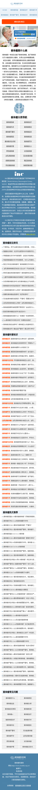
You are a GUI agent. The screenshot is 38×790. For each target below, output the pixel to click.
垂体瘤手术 (33, 10)
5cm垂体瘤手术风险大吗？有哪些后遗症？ (17, 320)
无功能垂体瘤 (27, 156)
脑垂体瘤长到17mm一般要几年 (21, 455)
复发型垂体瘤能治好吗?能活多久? (14, 311)
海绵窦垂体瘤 (27, 165)
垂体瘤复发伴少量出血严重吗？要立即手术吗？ (19, 329)
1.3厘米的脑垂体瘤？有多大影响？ (23, 645)
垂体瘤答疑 (14, 10)
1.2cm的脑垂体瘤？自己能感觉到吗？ (24, 624)
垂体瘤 (28, 785)
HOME (5, 10)
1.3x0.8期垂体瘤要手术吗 (20, 641)
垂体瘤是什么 (10, 698)
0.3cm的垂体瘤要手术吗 (20, 521)
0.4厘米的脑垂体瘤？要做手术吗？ (23, 538)
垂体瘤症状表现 (10, 709)
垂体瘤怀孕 (28, 141)
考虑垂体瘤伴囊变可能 (18, 390)
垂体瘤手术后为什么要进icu (20, 433)
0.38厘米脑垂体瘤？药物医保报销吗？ (24, 516)
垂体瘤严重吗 (14, 15)
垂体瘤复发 (5, 15)
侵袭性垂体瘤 (10, 160)
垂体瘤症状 (24, 15)
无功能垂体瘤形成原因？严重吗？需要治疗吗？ (19, 299)
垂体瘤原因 (33, 15)
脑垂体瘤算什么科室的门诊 (20, 347)
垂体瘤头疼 (28, 703)
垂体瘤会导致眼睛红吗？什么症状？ (23, 446)
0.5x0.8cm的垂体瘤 (18, 547)
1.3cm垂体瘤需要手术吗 (20, 637)
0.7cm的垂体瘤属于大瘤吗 (20, 572)
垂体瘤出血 (10, 703)
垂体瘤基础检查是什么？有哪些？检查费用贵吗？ (20, 316)
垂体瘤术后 (10, 725)
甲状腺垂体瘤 (10, 165)
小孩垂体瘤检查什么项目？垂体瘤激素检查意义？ (20, 290)
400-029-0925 (19, 22)
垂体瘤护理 (10, 146)
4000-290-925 (30, 234)
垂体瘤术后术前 (10, 141)
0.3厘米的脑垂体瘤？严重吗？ (22, 525)
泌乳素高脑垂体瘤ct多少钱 (20, 399)
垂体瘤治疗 (24, 10)
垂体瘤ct (10, 714)
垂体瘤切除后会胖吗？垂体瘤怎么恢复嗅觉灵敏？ (20, 324)
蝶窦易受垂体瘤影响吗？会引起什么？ (24, 352)
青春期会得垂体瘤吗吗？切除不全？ (23, 386)
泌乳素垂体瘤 (10, 156)
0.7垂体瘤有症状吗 (18, 581)
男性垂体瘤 (10, 151)
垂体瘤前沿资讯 (20, 785)
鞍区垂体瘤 (28, 160)
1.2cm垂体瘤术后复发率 (20, 615)
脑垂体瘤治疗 (10, 720)
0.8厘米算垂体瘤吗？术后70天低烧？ (24, 598)
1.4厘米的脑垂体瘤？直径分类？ (23, 654)
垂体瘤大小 (28, 146)
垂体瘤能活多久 (27, 747)
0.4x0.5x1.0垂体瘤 (18, 534)
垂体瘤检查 (28, 136)
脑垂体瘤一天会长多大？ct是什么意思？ (24, 485)
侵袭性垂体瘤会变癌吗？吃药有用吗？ (16, 294)
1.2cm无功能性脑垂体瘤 (20, 620)
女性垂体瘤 (28, 151)
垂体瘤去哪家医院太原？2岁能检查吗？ (24, 395)
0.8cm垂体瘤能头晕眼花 (20, 590)
